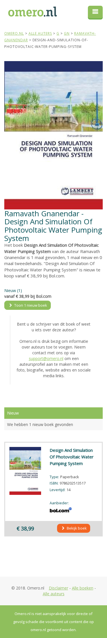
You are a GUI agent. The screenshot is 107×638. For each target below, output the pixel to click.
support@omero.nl (46, 358)
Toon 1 (30, 305)
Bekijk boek (76, 528)
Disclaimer (58, 588)
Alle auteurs (53, 593)
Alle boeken (82, 588)
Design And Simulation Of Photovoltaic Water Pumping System (72, 456)
